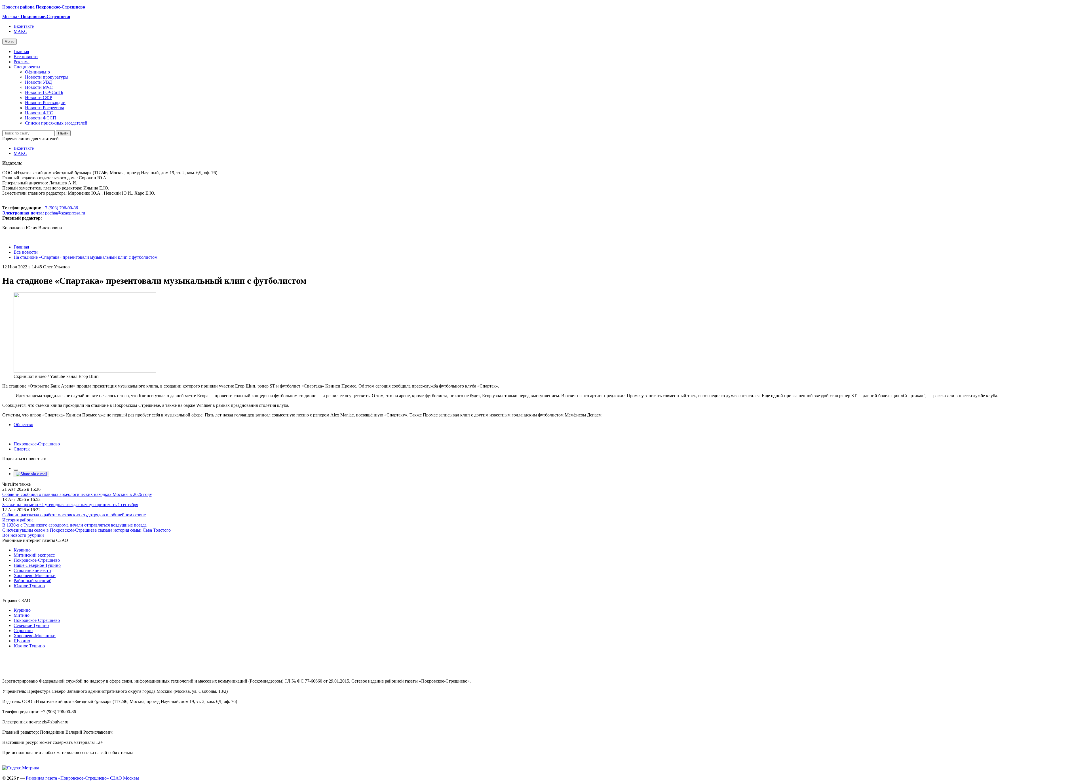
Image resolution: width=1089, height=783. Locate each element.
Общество (23, 424)
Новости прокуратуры (46, 77)
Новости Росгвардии (45, 102)
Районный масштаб (32, 580)
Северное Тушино (31, 625)
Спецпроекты (27, 66)
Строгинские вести (32, 570)
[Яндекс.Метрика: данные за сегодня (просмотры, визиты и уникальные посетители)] (20, 768)
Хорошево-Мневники (35, 575)
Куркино (22, 550)
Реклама (21, 61)
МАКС (20, 31)
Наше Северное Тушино (37, 565)
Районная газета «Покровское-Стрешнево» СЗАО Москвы (82, 778)
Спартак (22, 449)
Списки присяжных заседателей (56, 123)
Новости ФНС (39, 112)
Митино (21, 615)
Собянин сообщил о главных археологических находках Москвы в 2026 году (77, 494)
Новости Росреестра (44, 107)
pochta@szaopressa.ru (65, 213)
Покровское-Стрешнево (37, 443)
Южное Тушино (29, 585)
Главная (21, 51)
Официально (37, 72)
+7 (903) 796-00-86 (40, 210)
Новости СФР (38, 97)
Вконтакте (24, 26)
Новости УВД (38, 82)
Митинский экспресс (34, 555)
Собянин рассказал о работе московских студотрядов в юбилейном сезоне (74, 514)
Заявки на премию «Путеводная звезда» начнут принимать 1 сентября (70, 504)
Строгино (23, 630)
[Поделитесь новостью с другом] (31, 474)
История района (17, 519)
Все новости (26, 56)
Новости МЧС (39, 87)
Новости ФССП (40, 117)
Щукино (22, 640)
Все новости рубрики (23, 535)
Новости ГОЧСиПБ (44, 92)
